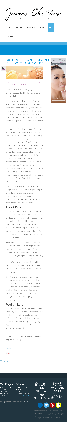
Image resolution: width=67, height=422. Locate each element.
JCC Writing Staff (23, 84)
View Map (8, 397)
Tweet (8, 348)
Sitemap (13, 403)
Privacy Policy (26, 401)
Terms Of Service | (5, 403)
